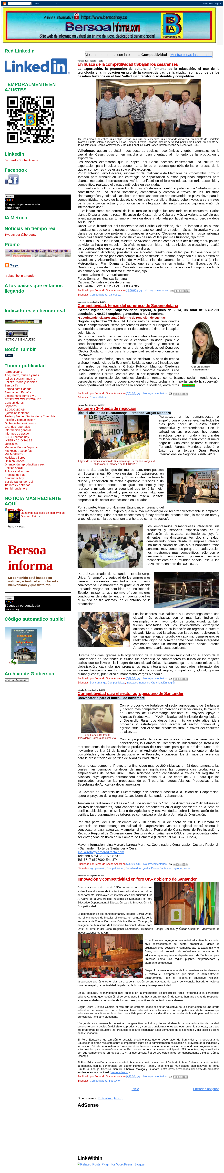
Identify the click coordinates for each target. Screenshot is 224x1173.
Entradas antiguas (206, 1089)
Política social (14, 468)
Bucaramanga (98, 682)
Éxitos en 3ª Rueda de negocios (107, 408)
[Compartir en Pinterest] (188, 291)
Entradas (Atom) (110, 1098)
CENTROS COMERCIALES (23, 399)
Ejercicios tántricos (17, 413)
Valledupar (115, 294)
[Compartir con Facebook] (185, 291)
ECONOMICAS (15, 409)
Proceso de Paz (15, 474)
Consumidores (14, 402)
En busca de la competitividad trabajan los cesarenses (128, 64)
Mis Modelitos (14, 454)
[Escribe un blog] (178, 291)
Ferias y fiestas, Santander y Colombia (30, 416)
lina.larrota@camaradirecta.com (101, 852)
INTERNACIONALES (18, 440)
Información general (18, 430)
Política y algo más (17, 471)
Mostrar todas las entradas (191, 55)
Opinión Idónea (15, 461)
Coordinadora (133, 868)
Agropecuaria (13, 371)
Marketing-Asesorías (18, 450)
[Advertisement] (148, 1132)
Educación (115, 1080)
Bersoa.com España (18, 392)
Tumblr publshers (16, 488)
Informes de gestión (18, 433)
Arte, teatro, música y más (22, 375)
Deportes (11, 406)
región (171, 682)
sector (187, 868)
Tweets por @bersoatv (20, 234)
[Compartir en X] (181, 291)
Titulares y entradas (17, 485)
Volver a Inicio (119, 1072)
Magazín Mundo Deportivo (22, 447)
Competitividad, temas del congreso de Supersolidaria (128, 305)
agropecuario (97, 868)
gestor (146, 868)
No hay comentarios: (157, 290)
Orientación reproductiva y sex (24, 464)
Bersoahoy (15, 509)
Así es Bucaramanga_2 (20, 378)
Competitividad (98, 294)
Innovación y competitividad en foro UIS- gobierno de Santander (137, 879)
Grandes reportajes (17, 426)
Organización (159, 682)
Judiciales (11, 444)
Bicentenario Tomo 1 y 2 (20, 395)
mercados (132, 682)
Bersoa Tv (11, 385)
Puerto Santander (161, 868)
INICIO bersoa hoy (17, 437)
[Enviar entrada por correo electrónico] (171, 290)
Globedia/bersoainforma (20, 423)
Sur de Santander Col (19, 481)
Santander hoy (14, 478)
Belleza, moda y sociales (21, 382)
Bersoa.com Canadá (18, 389)
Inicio (135, 1089)
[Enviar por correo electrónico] (175, 291)
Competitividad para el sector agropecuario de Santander (130, 693)
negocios (144, 682)
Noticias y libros (15, 457)
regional (177, 868)
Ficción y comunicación (20, 419)
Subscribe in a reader (20, 275)
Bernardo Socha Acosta (21, 160)
